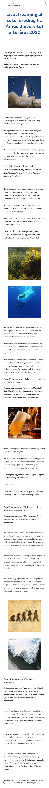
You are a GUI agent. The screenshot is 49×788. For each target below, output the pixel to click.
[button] (3, 3)
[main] (24, 23)
